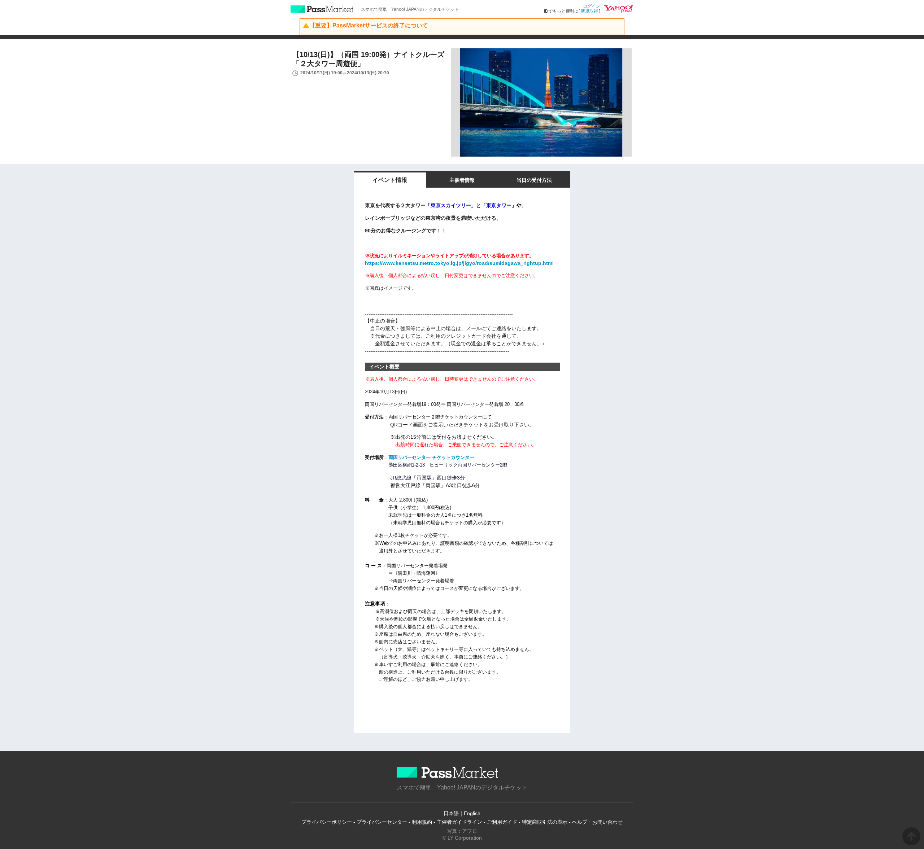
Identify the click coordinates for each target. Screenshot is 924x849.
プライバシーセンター (382, 822)
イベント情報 (389, 180)
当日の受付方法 (534, 180)
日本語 (451, 813)
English (472, 813)
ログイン (591, 6)
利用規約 (422, 822)
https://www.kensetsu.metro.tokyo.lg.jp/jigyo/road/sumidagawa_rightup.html (459, 263)
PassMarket (322, 9)
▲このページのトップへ (911, 836)
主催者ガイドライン (459, 822)
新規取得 (589, 11)
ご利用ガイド (502, 822)
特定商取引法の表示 (544, 822)
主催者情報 (462, 180)
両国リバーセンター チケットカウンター (431, 457)
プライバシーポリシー (326, 822)
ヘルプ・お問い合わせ (597, 822)
